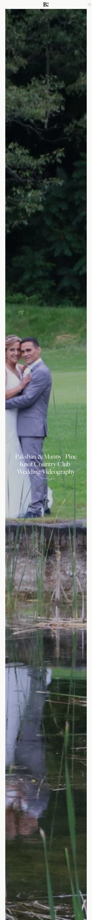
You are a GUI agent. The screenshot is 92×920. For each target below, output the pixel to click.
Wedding (46, 478)
